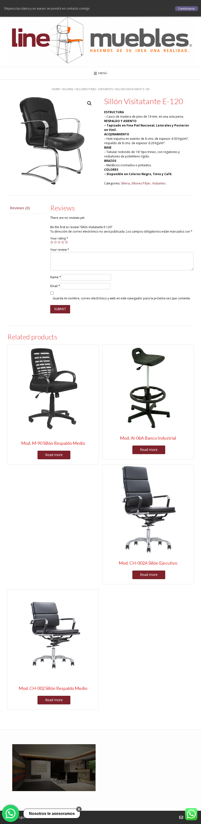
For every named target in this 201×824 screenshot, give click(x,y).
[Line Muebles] (100, 39)
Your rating (59, 238)
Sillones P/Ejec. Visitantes (94, 89)
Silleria (67, 89)
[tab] (26, 208)
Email (55, 286)
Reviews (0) (20, 207)
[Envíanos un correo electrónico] (181, 817)
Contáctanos (186, 8)
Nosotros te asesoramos (52, 813)
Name (55, 277)
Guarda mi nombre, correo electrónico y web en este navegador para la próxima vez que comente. (122, 298)
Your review (59, 250)
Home (56, 89)
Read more (54, 454)
